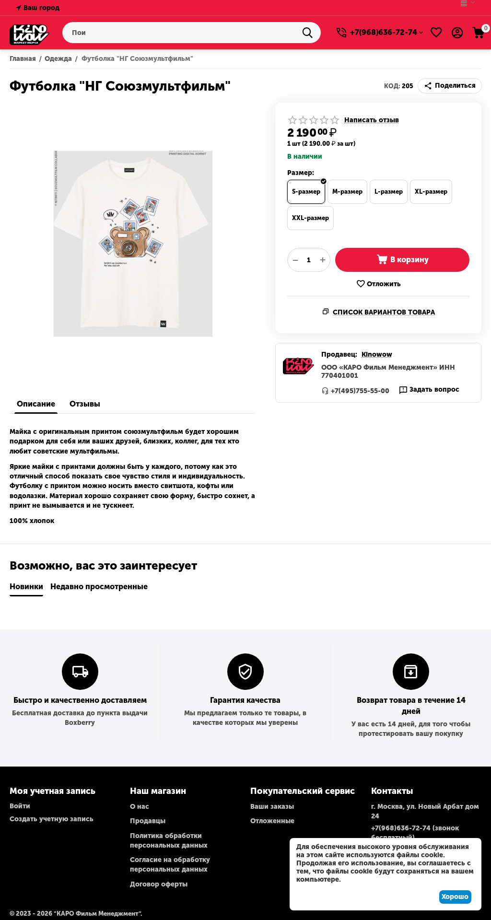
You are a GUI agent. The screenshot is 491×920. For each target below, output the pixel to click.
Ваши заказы (272, 807)
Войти (20, 806)
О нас (139, 807)
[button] (449, 86)
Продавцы (147, 821)
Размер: (300, 173)
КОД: (392, 86)
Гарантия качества (245, 700)
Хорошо (455, 897)
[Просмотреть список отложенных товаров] (436, 32)
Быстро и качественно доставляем (80, 700)
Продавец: (339, 354)
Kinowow (377, 354)
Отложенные (272, 821)
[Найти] (310, 32)
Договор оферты (158, 884)
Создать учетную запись (52, 819)
